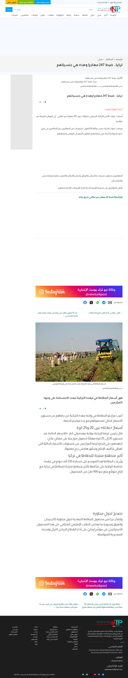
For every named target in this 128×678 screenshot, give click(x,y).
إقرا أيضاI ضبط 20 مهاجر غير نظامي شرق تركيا (100, 197)
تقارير (42, 15)
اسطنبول (74, 632)
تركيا (36, 627)
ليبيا (36, 644)
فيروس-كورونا (73, 642)
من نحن (15, 629)
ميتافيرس (25, 15)
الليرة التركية (74, 637)
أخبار (105, 15)
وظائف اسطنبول (72, 629)
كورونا (75, 639)
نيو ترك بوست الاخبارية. (21, 674)
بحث (9, 9)
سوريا (36, 629)
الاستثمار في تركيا (52, 632)
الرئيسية (119, 59)
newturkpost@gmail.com (113, 669)
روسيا (35, 637)
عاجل (76, 646)
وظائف (55, 627)
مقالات (51, 15)
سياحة (76, 15)
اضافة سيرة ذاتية (26, 2)
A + (44, 102)
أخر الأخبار (109, 59)
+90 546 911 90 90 (116, 661)
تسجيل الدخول (116, 2)
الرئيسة (113, 15)
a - (39, 102)
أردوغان (75, 649)
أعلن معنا (14, 632)
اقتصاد (85, 15)
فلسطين (34, 639)
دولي (92, 15)
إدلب (36, 632)
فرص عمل (11, 2)
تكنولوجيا (60, 15)
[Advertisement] (64, 36)
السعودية (34, 634)
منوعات (34, 15)
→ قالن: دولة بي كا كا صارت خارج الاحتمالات (105, 313)
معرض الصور (13, 634)
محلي (99, 15)
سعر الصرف (54, 629)
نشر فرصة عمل (42, 2)
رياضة (68, 15)
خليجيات (14, 15)
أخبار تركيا (74, 627)
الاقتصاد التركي (53, 634)
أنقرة (76, 644)
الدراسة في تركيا (52, 639)
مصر (36, 642)
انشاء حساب (102, 2)
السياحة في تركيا (52, 637)
